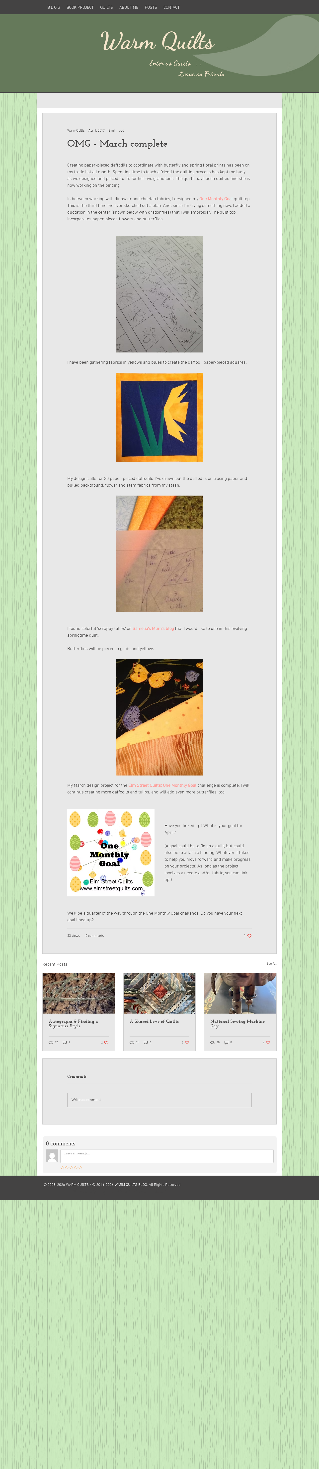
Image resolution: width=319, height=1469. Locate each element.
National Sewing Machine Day (237, 1024)
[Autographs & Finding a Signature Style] (79, 993)
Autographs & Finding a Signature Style (73, 1024)
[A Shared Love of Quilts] (160, 993)
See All (271, 964)
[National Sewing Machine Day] (240, 993)
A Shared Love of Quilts (154, 1022)
